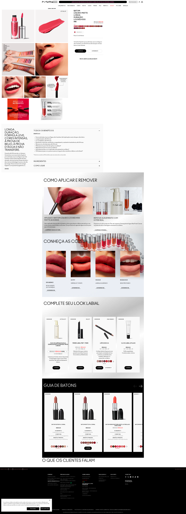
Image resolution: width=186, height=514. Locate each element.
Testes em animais (86, 495)
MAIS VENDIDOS (71, 5)
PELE (100, 5)
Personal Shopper (65, 482)
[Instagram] (133, 477)
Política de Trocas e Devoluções (65, 496)
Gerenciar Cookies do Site (67, 498)
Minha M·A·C (113, 476)
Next (140, 386)
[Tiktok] (135, 477)
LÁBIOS (78, 5)
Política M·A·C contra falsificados (84, 509)
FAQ (61, 493)
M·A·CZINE (118, 5)
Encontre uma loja (104, 476)
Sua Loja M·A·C (102, 474)
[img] (56, 329)
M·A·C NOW (85, 486)
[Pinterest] (137, 477)
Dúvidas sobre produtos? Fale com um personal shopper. (92, 2)
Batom (54, 8)
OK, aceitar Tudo (45, 508)
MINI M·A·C (105, 5)
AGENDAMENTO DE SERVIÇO (102, 481)
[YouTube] (130, 477)
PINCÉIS (95, 5)
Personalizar (33, 508)
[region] (26, 505)
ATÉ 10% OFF (63, 319)
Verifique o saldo (52, 483)
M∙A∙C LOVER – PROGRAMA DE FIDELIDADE (54, 479)
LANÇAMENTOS (61, 5)
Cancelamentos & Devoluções (65, 489)
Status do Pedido (115, 478)
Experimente (108, 367)
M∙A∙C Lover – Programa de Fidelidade (89, 489)
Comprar (56, 367)
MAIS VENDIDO (110, 319)
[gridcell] (74, 26)
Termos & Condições (67, 509)
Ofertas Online (51, 476)
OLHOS (89, 5)
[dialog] (58, 344)
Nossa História (86, 476)
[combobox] (88, 32)
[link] (52, 230)
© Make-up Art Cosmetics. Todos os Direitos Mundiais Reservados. (113, 509)
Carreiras (85, 493)
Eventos (101, 478)
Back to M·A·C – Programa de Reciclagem (89, 492)
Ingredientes (85, 478)
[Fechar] (49, 500)
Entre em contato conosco (67, 476)
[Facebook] (125, 477)
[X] (128, 477)
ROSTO (84, 5)
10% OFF (88, 319)
